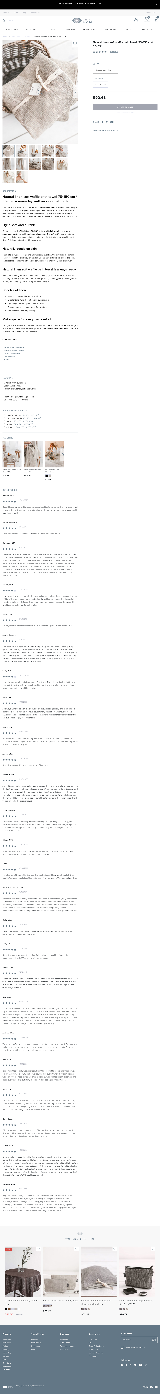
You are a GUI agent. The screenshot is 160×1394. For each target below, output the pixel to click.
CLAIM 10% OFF (94, 699)
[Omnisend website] (80, 730)
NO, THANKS (94, 708)
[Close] (121, 661)
